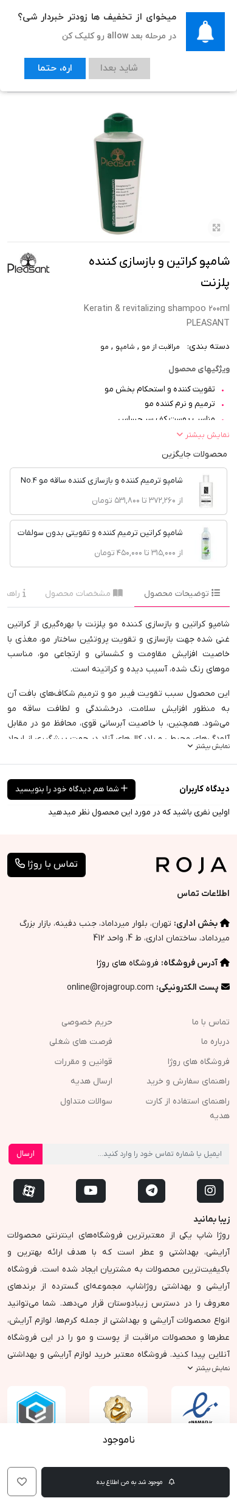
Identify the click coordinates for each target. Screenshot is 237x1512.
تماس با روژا (51, 864)
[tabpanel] (118, 685)
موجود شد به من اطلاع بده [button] (130, 1482)
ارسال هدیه (91, 1081)
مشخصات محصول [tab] (79, 594)
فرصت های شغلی (80, 1042)
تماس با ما (211, 1022)
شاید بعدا (104, 66)
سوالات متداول (86, 1101)
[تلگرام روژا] (151, 1191)
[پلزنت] (28, 263)
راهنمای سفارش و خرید (188, 1081)
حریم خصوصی (86, 1022)
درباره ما (215, 1042)
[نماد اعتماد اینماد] (200, 1415)
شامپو (125, 347)
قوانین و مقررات (83, 1062)
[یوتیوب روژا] (91, 1191)
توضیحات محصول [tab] (177, 594)
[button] (21, 1481)
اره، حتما (50, 66)
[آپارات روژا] (28, 1191)
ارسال (25, 1154)
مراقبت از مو (161, 347)
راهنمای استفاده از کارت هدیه (188, 1109)
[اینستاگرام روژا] (210, 1191)
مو (104, 347)
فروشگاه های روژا (128, 963)
